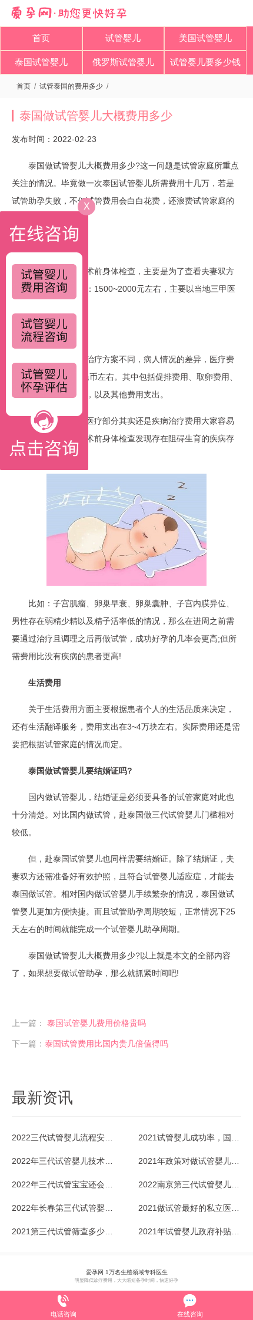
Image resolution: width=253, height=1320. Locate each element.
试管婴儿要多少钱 (205, 62)
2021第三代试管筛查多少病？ (63, 1231)
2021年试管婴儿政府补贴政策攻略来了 (189, 1231)
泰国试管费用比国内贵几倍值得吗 (106, 1043)
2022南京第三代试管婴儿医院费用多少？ (189, 1184)
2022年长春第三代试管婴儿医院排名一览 (63, 1208)
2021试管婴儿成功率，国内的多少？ (189, 1137)
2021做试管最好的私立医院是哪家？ (189, 1208)
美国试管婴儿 (205, 38)
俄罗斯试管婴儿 (123, 62)
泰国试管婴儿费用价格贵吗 (96, 1023)
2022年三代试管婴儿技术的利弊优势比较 (63, 1161)
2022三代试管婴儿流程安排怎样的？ (63, 1137)
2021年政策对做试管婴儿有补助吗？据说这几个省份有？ (189, 1161)
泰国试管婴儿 (41, 62)
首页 (41, 38)
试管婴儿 (123, 38)
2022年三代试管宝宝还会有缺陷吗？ (63, 1184)
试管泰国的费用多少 (71, 86)
